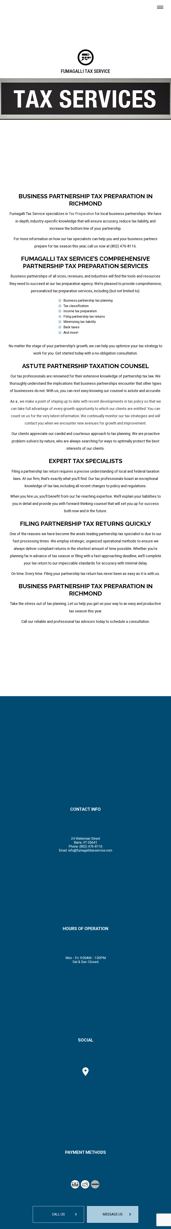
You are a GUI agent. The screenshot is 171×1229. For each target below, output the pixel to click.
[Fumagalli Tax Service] (85, 59)
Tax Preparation (81, 214)
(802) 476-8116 (90, 846)
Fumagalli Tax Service (85, 71)
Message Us (113, 1214)
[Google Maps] (85, 1073)
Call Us (58, 1214)
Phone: (74, 846)
